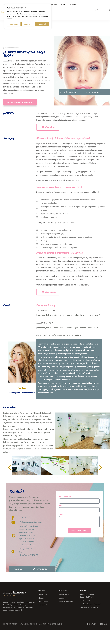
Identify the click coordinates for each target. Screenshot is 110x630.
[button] (9, 468)
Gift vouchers (43, 601)
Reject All (27, 24)
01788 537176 (85, 600)
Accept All (42, 24)
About (63, 4)
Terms (103, 624)
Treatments (42, 595)
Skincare (54, 4)
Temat (61, 514)
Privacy (91, 624)
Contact (55, 15)
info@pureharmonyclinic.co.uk (90, 604)
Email (61, 505)
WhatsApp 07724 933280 (89, 607)
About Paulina (64, 595)
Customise (14, 24)
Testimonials (73, 4)
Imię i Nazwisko (65, 496)
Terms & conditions (66, 601)
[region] (28, 16)
